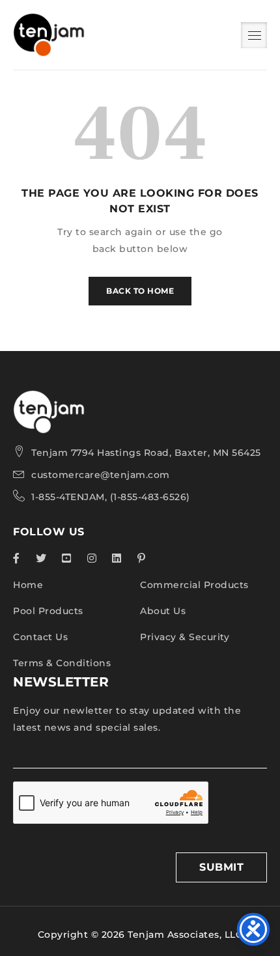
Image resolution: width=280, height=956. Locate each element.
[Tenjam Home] (49, 398)
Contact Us (40, 637)
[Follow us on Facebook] (16, 558)
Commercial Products (194, 585)
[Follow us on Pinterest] (141, 558)
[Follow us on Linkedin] (117, 558)
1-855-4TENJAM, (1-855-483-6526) (110, 497)
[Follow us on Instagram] (92, 558)
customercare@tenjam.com (100, 475)
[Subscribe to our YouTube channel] (67, 558)
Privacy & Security (184, 637)
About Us (163, 611)
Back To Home (140, 291)
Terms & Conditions (62, 663)
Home (28, 585)
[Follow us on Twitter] (41, 558)
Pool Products (48, 611)
